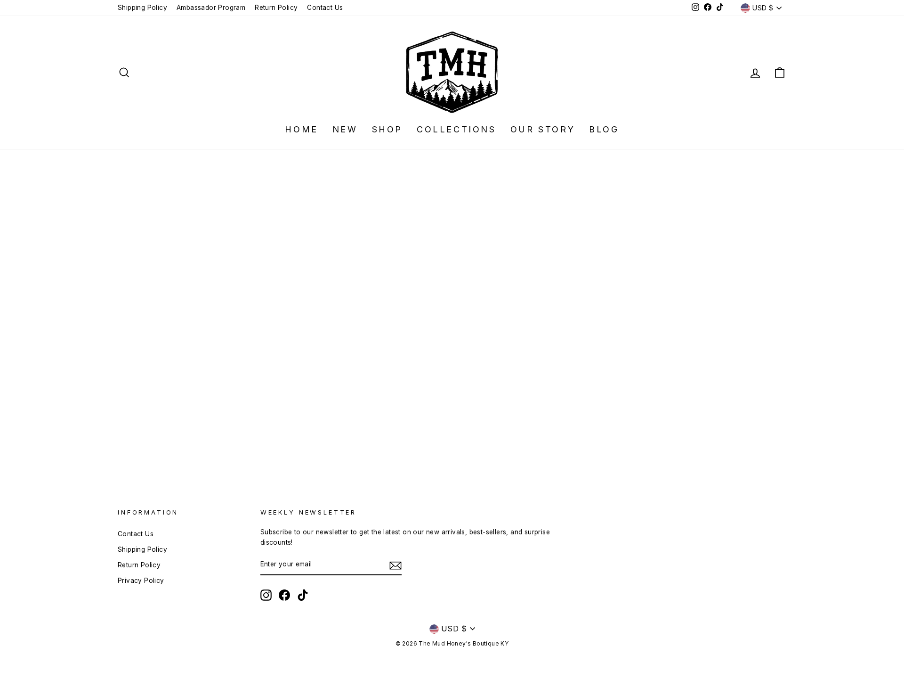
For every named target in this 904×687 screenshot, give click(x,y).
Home (301, 129)
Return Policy (276, 7)
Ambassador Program (211, 7)
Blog (604, 129)
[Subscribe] (395, 565)
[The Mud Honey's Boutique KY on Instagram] (266, 595)
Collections (456, 129)
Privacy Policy (141, 580)
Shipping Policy (142, 7)
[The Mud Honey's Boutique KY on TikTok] (302, 595)
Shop (387, 129)
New (345, 129)
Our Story (542, 129)
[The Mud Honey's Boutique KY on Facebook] (284, 595)
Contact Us (325, 7)
